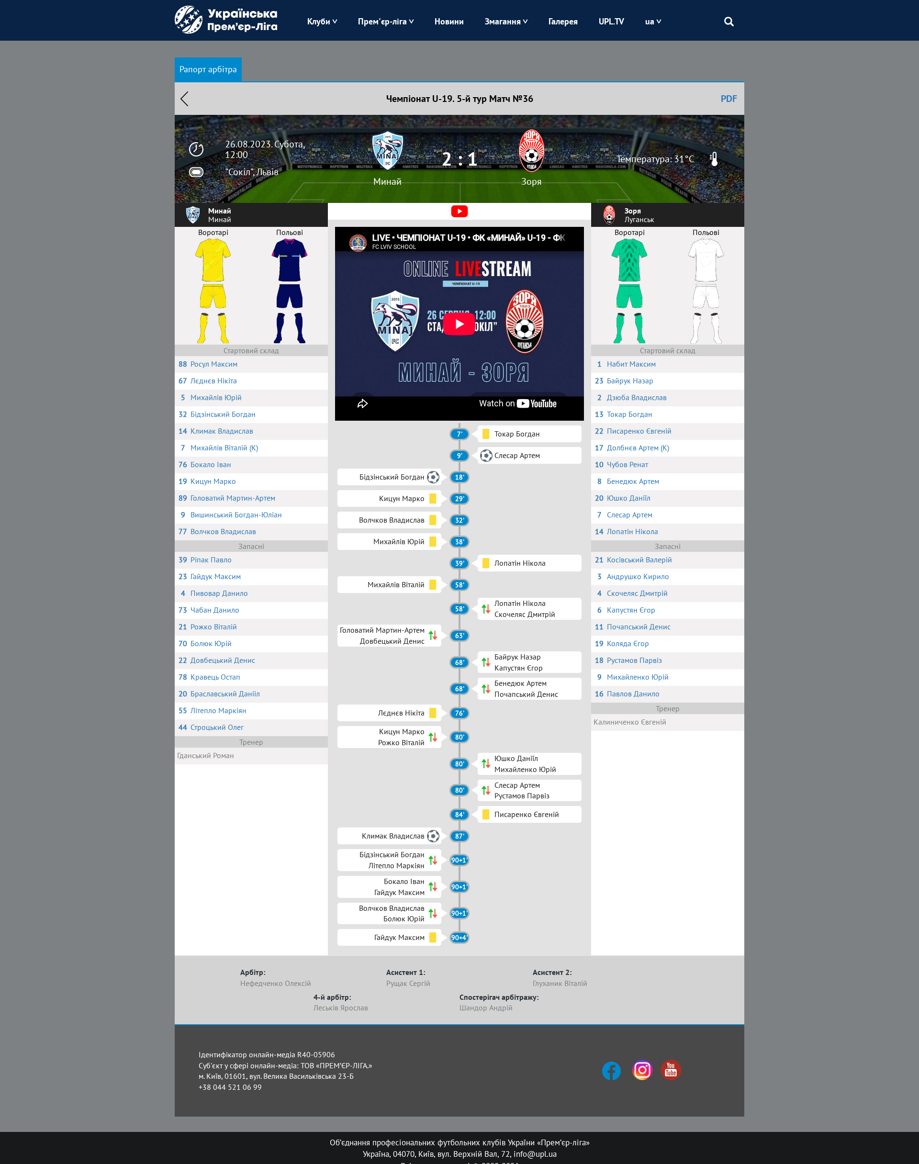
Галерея (563, 21)
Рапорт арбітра (208, 69)
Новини (449, 21)
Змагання (503, 21)
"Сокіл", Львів (252, 172)
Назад (184, 99)
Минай (387, 181)
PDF (729, 98)
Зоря (531, 181)
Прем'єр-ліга (382, 21)
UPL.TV (611, 21)
